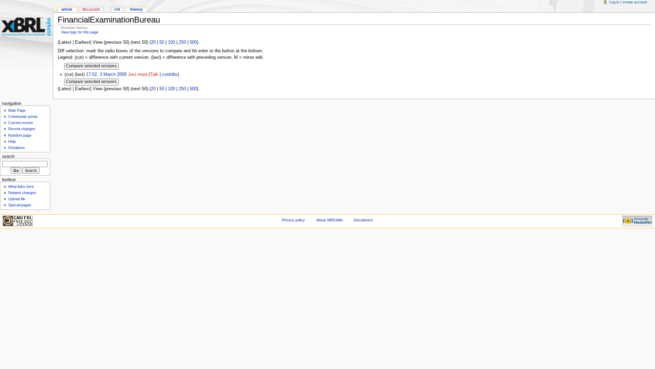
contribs (170, 74)
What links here (21, 186)
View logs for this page (79, 32)
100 (171, 42)
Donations (16, 148)
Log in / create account (628, 2)
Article (66, 9)
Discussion (91, 9)
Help (12, 141)
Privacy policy (293, 220)
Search (8, 156)
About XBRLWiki (329, 220)
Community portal (22, 116)
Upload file (16, 199)
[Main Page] (26, 26)
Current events (20, 123)
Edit (117, 9)
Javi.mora (137, 74)
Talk (154, 74)
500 (193, 42)
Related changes (22, 193)
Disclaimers (363, 220)
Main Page (17, 110)
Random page (19, 135)
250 (182, 42)
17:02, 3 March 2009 (106, 74)
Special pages (19, 205)
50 (161, 42)
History (136, 9)
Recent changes (21, 129)
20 (153, 42)
